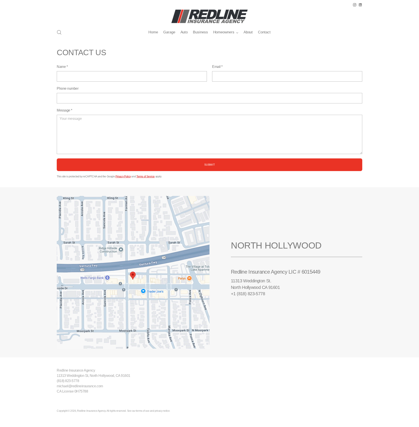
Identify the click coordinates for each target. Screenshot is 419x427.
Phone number (67, 88)
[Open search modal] (59, 32)
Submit (209, 164)
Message (64, 110)
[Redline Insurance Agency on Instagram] (355, 5)
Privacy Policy (123, 176)
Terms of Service (145, 176)
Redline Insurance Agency (91, 410)
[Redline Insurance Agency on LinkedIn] (360, 5)
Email (217, 67)
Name (62, 67)
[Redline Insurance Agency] (209, 16)
